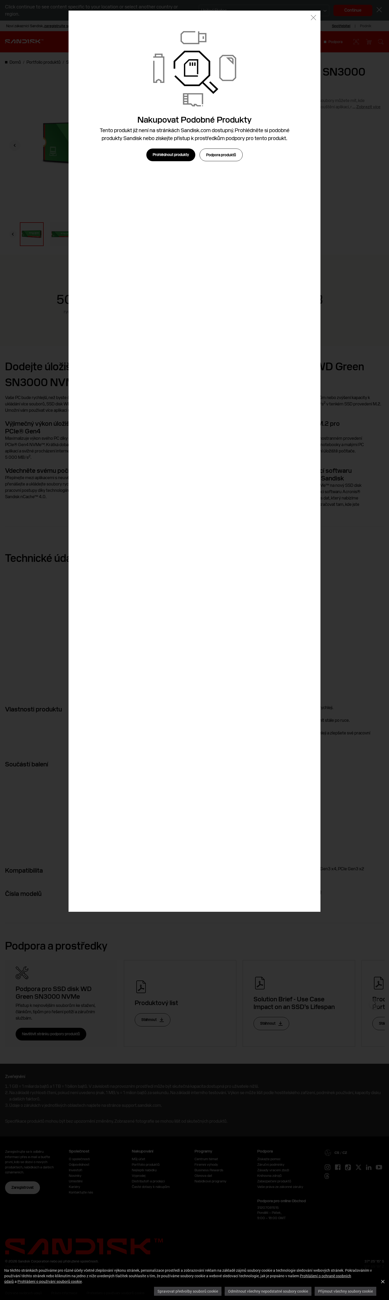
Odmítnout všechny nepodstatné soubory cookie (268, 1291)
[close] (313, 18)
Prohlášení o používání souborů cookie (49, 1281)
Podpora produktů (221, 154)
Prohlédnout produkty (171, 154)
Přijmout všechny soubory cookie (345, 1291)
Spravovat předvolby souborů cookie (187, 1291)
